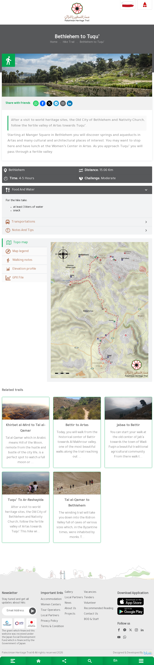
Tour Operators (50, 610)
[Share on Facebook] (42, 103)
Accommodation (51, 599)
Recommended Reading (98, 608)
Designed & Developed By (128, 652)
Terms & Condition (52, 626)
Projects (70, 614)
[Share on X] (49, 103)
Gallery (69, 592)
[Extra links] (13, 661)
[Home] (38, 661)
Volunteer (90, 603)
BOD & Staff (91, 619)
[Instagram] (136, 630)
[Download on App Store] (130, 601)
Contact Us (91, 614)
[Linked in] (142, 630)
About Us (70, 608)
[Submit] (32, 611)
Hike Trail (68, 42)
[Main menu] (141, 661)
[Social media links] (64, 661)
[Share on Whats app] (36, 103)
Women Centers (51, 604)
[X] (130, 630)
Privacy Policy (49, 621)
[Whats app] (124, 638)
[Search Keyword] (90, 661)
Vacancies (90, 592)
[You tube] (118, 638)
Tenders (89, 597)
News (68, 603)
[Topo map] (99, 310)
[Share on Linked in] (69, 103)
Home (53, 42)
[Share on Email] (63, 103)
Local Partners (50, 615)
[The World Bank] (7, 623)
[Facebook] (118, 630)
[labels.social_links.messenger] (124, 630)
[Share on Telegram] (56, 103)
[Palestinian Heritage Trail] (77, 12)
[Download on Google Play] (130, 611)
